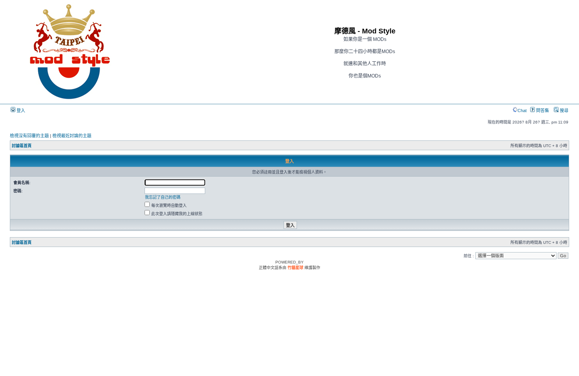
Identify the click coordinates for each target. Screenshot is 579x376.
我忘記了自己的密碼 (162, 197)
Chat (522, 110)
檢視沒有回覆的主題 (29, 135)
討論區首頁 (22, 146)
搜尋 (563, 110)
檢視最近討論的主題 (71, 135)
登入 (20, 110)
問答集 (542, 110)
